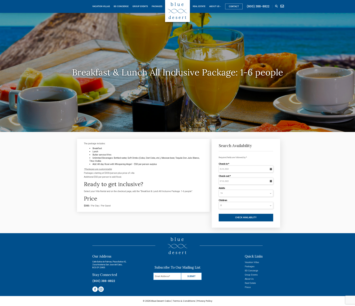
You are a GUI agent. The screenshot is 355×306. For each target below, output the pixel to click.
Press (248, 287)
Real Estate (199, 6)
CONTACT (234, 6)
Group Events (140, 6)
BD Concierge (121, 6)
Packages (157, 6)
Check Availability (246, 217)
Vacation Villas (101, 6)
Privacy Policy (204, 301)
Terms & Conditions (184, 301)
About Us (214, 6)
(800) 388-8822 (103, 281)
